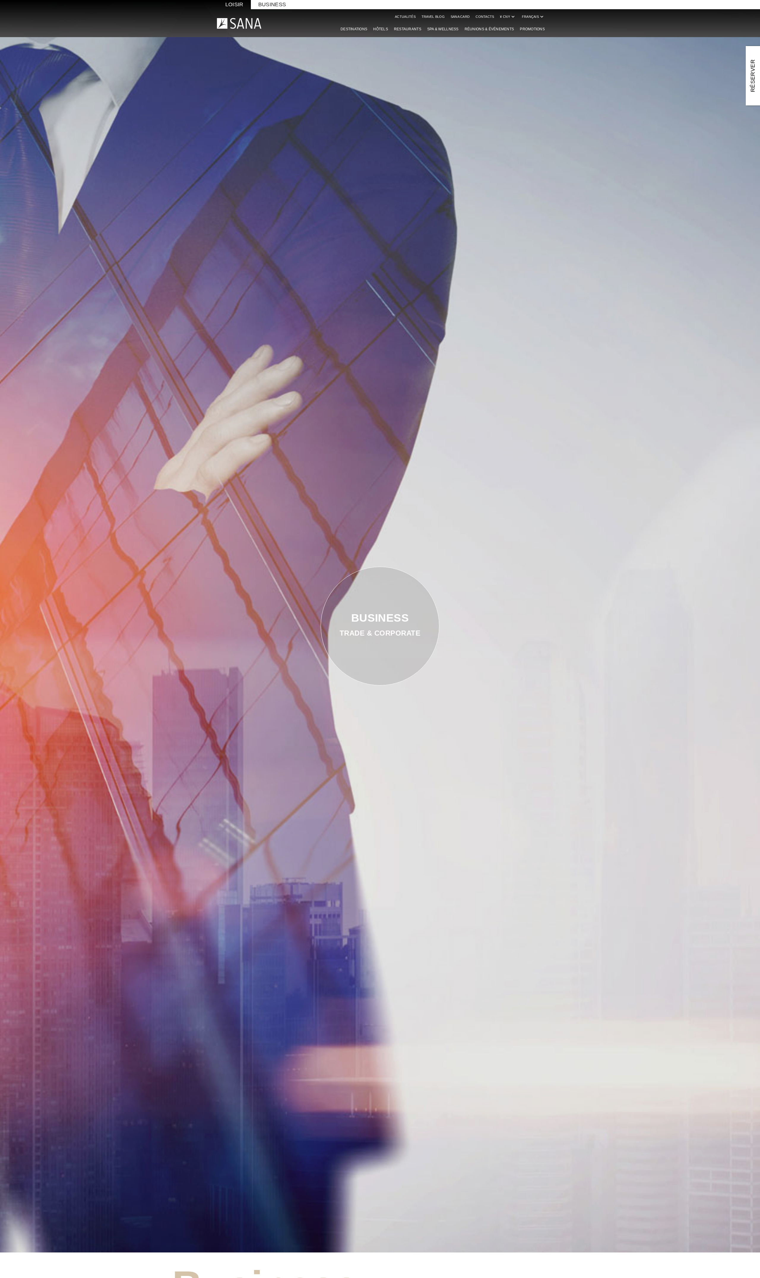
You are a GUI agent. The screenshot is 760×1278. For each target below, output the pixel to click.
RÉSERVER (753, 75)
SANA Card (460, 16)
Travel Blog (433, 16)
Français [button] (533, 17)
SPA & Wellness (443, 29)
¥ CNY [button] (508, 17)
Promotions (532, 29)
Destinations (354, 29)
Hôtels (380, 29)
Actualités (405, 16)
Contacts (485, 16)
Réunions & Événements (489, 29)
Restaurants (407, 29)
